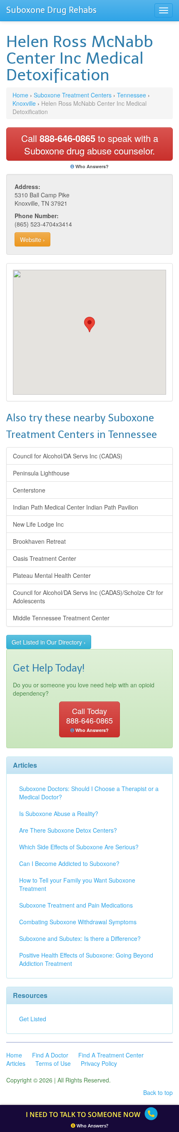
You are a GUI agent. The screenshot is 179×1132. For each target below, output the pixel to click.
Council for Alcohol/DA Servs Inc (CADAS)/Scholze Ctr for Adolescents (88, 596)
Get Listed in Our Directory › (49, 642)
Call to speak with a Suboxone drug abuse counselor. (89, 144)
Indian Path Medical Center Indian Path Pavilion (75, 507)
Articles (15, 1063)
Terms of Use (53, 1063)
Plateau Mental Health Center (52, 575)
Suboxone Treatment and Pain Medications (76, 905)
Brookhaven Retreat (39, 541)
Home (20, 95)
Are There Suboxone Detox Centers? (68, 830)
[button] (89, 324)
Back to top (158, 1092)
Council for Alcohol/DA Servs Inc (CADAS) (67, 456)
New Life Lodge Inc (38, 524)
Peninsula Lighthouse (41, 473)
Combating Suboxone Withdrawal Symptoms (78, 922)
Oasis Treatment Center (44, 558)
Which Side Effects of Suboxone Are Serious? (79, 847)
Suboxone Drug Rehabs (51, 10)
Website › (32, 239)
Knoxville (24, 103)
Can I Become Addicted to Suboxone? (69, 863)
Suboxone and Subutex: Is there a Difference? (80, 938)
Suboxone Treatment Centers (73, 95)
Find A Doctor (50, 1055)
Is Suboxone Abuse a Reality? (58, 813)
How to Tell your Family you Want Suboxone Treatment (77, 884)
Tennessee (131, 95)
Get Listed (32, 1019)
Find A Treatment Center (111, 1055)
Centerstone (29, 490)
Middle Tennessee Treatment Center (61, 618)
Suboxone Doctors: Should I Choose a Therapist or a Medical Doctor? (89, 792)
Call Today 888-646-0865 (89, 719)
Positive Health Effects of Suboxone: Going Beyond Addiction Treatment (86, 959)
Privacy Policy (99, 1063)
